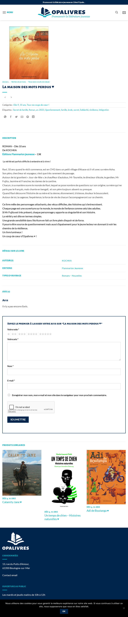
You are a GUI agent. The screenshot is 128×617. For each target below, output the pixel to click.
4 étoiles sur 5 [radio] (32, 334)
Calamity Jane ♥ (12, 502)
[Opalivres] (64, 12)
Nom (10, 366)
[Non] (124, 609)
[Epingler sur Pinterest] (27, 116)
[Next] (125, 488)
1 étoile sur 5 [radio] (8, 334)
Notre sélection (18, 82)
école (70, 110)
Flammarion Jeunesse (72, 268)
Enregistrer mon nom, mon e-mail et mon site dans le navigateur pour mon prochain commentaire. (59, 395)
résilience (93, 110)
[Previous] (2, 488)
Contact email (9, 575)
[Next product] (5, 97)
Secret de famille (20, 110)
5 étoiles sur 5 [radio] (45, 334)
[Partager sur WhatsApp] (5, 116)
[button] (7, 12)
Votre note (13, 329)
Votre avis (12, 339)
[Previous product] (11, 97)
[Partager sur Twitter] (16, 116)
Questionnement (52, 110)
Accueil (5, 82)
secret (76, 110)
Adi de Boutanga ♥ (98, 510)
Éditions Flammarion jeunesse (18, 154)
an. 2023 (40, 110)
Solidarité (84, 110)
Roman (32, 110)
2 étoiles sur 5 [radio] (14, 334)
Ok (64, 611)
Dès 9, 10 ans (20, 105)
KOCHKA (67, 260)
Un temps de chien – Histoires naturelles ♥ (62, 517)
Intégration (104, 110)
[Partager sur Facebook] (10, 116)
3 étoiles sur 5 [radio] (21, 334)
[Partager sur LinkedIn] (33, 116)
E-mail (11, 380)
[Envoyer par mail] (22, 116)
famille (64, 110)
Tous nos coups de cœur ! (39, 82)
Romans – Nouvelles (72, 275)
